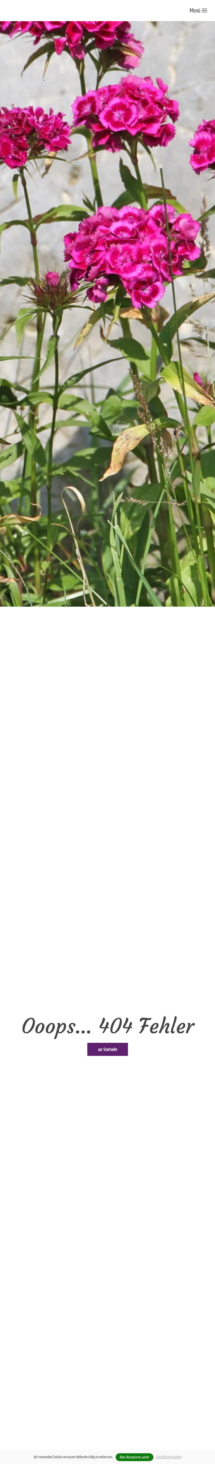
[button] (198, 10)
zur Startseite (107, 1049)
